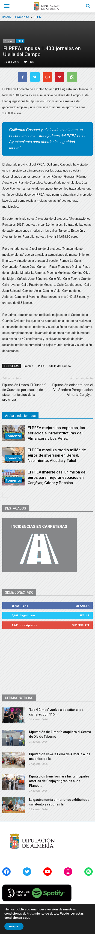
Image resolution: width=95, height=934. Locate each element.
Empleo (28, 366)
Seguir (84, 615)
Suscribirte (80, 625)
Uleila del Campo (60, 366)
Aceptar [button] (14, 926)
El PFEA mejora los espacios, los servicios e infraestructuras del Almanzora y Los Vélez (56, 433)
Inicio (6, 17)
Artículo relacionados (20, 416)
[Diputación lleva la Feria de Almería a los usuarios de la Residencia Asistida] (13, 760)
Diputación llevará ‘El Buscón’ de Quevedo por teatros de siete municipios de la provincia (24, 392)
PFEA (20, 41)
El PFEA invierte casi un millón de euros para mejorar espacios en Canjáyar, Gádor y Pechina (57, 477)
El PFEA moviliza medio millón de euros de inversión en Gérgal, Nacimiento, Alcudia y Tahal (57, 455)
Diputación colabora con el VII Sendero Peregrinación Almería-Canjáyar (72, 390)
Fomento (9, 41)
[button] (88, 6)
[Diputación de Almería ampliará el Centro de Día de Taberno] (13, 738)
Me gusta (82, 605)
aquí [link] (26, 918)
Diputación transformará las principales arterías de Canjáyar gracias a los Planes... (59, 780)
